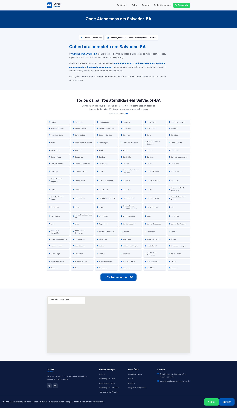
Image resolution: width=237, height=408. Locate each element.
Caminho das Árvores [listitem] (179, 157)
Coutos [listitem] (53, 189)
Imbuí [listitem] (149, 216)
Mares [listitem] (173, 239)
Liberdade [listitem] (151, 232)
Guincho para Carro (107, 379)
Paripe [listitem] (77, 268)
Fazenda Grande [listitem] (153, 198)
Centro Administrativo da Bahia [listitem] (131, 171)
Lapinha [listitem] (126, 232)
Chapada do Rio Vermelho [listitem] (57, 180)
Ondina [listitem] (173, 261)
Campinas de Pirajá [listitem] (82, 163)
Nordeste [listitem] (126, 254)
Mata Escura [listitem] (79, 246)
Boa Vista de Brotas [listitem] (130, 143)
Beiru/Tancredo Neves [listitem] (83, 143)
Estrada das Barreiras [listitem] (107, 198)
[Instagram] (49, 385)
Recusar (227, 402)
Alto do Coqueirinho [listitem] (106, 128)
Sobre (135, 5)
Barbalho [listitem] (126, 135)
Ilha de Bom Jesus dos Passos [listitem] (83, 216)
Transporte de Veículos (108, 392)
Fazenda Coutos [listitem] (129, 198)
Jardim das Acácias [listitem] (178, 224)
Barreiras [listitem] (174, 135)
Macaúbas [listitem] (103, 239)
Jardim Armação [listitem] (129, 224)
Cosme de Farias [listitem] (153, 180)
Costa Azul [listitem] (175, 180)
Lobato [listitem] (173, 232)
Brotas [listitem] (125, 150)
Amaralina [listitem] (127, 128)
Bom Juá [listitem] (78, 150)
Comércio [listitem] (126, 180)
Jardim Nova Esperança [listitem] (79, 232)
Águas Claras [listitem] (104, 122)
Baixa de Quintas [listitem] (105, 135)
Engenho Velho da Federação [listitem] (178, 189)
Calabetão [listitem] (127, 157)
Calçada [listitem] (150, 157)
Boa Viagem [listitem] (103, 143)
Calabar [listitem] (102, 157)
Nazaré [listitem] (101, 254)
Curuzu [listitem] (77, 189)
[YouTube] (55, 385)
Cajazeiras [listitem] (79, 157)
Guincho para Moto (107, 383)
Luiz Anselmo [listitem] (80, 239)
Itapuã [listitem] (53, 224)
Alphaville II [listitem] (151, 122)
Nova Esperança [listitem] (81, 261)
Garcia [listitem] (77, 207)
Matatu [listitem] (101, 246)
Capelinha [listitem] (175, 163)
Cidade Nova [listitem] (80, 180)
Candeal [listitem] (126, 163)
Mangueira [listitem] (127, 239)
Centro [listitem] (101, 171)
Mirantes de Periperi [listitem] (130, 246)
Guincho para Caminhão (109, 388)
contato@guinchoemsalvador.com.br (175, 381)
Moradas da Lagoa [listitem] (178, 246)
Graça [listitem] (101, 207)
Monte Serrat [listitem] (152, 246)
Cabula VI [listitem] (174, 150)
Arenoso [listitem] (174, 128)
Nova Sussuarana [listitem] (105, 261)
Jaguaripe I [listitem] (103, 224)
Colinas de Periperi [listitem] (106, 180)
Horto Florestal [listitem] (152, 207)
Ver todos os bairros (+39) (120, 277)
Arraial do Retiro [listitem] (57, 135)
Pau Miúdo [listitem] (151, 268)
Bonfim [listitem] (101, 150)
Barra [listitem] (149, 135)
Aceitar (211, 402)
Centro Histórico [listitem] (153, 171)
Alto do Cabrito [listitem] (80, 128)
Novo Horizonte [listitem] (129, 261)
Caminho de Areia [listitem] (57, 163)
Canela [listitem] (149, 163)
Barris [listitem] (53, 143)
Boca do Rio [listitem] (55, 150)
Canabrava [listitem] (103, 163)
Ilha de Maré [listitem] (103, 216)
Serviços (121, 5)
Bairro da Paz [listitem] (80, 135)
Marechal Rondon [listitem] (153, 239)
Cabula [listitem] (149, 150)
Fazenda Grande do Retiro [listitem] (178, 198)
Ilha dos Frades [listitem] (129, 216)
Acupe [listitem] (53, 122)
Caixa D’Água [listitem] (56, 157)
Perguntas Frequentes (137, 388)
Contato (145, 5)
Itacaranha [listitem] (175, 216)
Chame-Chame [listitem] (176, 171)
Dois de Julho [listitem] (104, 189)
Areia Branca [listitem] (152, 128)
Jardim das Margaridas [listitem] (55, 232)
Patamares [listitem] (103, 268)
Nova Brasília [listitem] (176, 254)
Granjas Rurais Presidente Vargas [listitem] (130, 207)
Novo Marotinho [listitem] (153, 261)
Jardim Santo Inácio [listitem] (106, 232)
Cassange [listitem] (54, 171)
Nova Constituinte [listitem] (57, 261)
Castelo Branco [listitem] (81, 171)
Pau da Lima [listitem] (127, 268)
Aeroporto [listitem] (79, 122)
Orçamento (183, 5)
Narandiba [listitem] (79, 254)
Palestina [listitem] (54, 268)
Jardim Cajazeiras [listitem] (154, 224)
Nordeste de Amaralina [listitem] (152, 253)
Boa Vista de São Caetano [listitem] (153, 143)
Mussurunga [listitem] (55, 254)
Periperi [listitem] (174, 268)
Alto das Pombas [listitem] (57, 128)
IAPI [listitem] (172, 207)
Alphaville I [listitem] (127, 122)
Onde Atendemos (162, 5)
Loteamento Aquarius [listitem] (59, 239)
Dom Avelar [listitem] (127, 189)
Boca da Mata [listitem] (176, 143)
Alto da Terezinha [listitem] (178, 122)
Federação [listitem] (55, 207)
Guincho (102, 374)
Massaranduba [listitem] (56, 246)
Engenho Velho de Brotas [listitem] (57, 198)
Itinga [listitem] (77, 224)
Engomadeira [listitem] (80, 198)
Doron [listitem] (149, 189)
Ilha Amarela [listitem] (55, 216)
